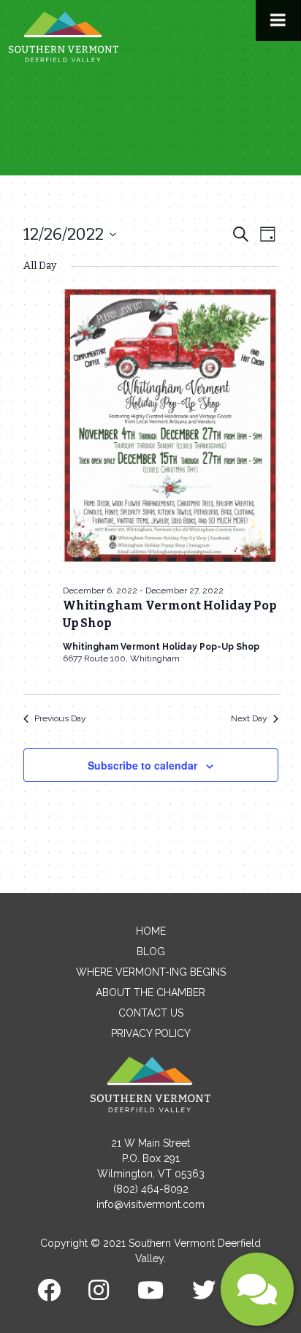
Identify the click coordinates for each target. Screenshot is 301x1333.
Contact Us (150, 1013)
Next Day (249, 718)
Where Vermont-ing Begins (151, 972)
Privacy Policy (151, 1033)
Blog (151, 951)
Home (151, 931)
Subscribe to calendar (142, 765)
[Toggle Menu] (278, 20)
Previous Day (60, 718)
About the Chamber (150, 992)
